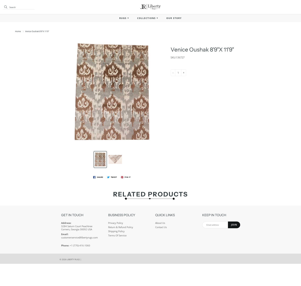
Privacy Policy (115, 223)
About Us (160, 223)
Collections (147, 18)
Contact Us (161, 227)
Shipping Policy (116, 231)
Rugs (123, 18)
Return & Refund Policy (120, 227)
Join (234, 224)
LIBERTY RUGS (73, 259)
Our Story (174, 18)
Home (18, 31)
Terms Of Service (117, 235)
